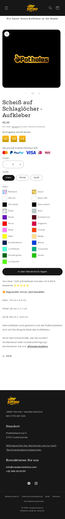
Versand (15, 127)
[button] (6, 7)
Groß (36, 177)
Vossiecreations (36, 508)
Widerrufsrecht (12, 496)
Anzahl (5, 158)
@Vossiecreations (37, 346)
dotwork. (41, 511)
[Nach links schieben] (25, 93)
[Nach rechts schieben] (39, 93)
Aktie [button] (9, 356)
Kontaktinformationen (34, 501)
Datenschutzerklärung (32, 496)
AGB (47, 496)
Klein (8, 177)
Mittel (22, 177)
